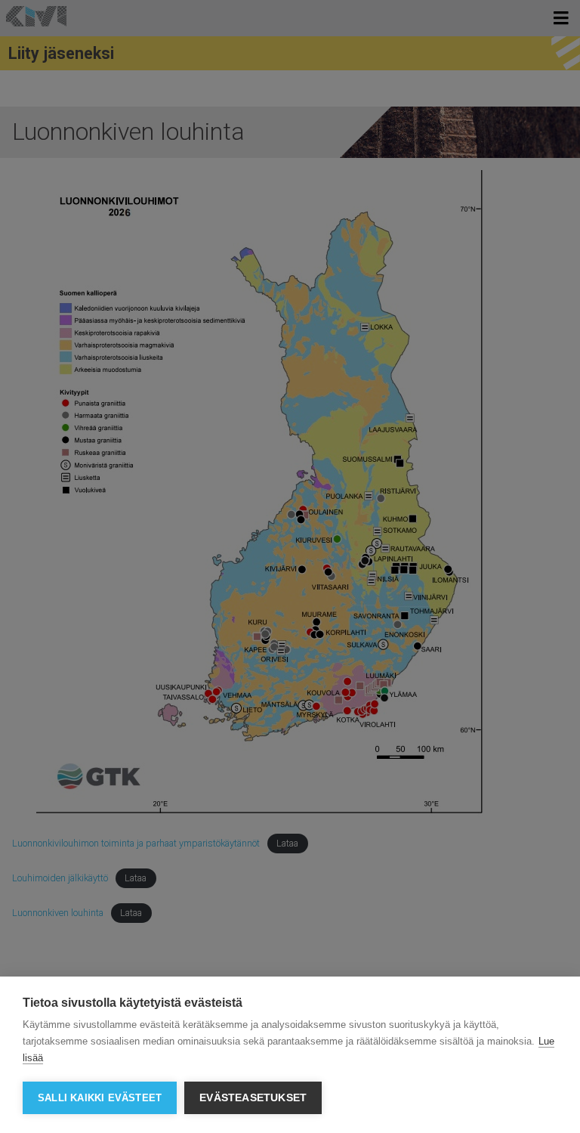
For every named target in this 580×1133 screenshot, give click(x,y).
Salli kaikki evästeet (100, 1098)
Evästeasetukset (253, 1098)
